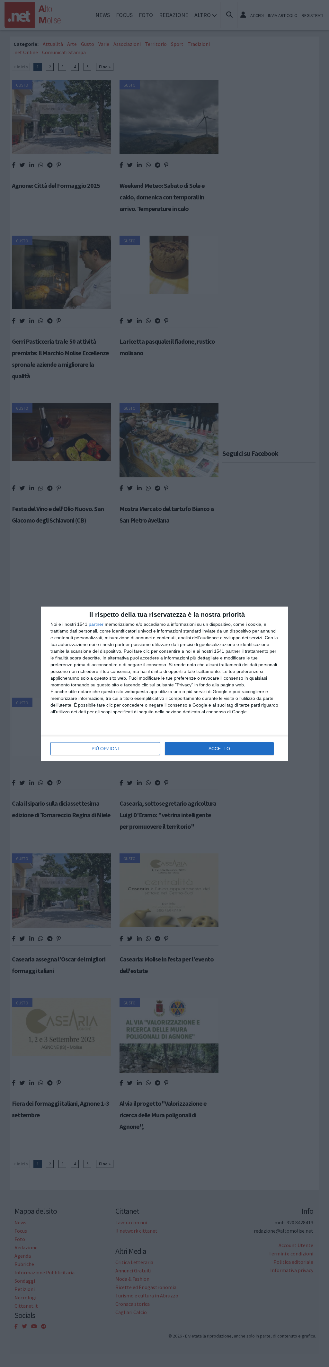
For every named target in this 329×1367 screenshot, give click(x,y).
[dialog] (164, 684)
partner (96, 624)
